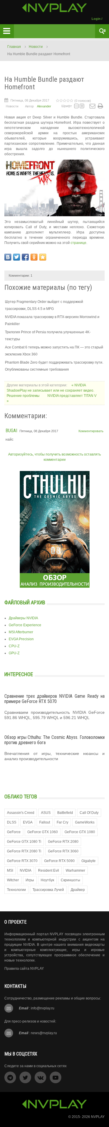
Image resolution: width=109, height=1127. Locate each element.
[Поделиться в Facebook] (25, 257)
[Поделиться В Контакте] (7, 257)
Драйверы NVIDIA (23, 618)
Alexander (44, 106)
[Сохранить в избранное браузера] (42, 257)
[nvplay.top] (54, 7)
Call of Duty (89, 813)
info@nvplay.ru (42, 1008)
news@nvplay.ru (44, 1033)
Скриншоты (70, 880)
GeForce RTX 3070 (22, 861)
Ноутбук (47, 880)
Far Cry (62, 822)
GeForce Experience (25, 625)
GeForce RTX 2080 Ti (24, 851)
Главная (14, 47)
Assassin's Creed (20, 813)
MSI (10, 870)
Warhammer (75, 870)
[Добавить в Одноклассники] (34, 257)
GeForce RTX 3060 (63, 851)
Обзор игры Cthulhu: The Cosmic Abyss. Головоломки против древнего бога (54, 740)
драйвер (78, 890)
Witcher (13, 880)
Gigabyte (88, 861)
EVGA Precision (21, 639)
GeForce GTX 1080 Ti (24, 842)
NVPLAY (98, 1117)
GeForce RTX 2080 (63, 842)
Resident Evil (48, 870)
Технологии (16, 890)
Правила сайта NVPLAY (24, 969)
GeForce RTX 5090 (59, 861)
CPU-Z (14, 646)
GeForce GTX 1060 (42, 832)
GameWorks (84, 822)
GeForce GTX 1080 (80, 832)
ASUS (46, 813)
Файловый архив (24, 602)
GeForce (14, 832)
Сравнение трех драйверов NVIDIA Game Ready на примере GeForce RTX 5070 (54, 698)
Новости (36, 47)
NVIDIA (25, 870)
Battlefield (65, 813)
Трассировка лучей (48, 890)
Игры (30, 880)
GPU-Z (14, 653)
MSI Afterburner (21, 632)
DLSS (11, 822)
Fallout (44, 822)
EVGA (28, 822)
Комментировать (90, 431)
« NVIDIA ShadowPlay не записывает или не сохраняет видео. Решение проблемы (50, 390)
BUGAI (11, 430)
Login (96, 18)
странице (78, 243)
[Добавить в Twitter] (16, 257)
